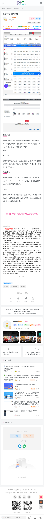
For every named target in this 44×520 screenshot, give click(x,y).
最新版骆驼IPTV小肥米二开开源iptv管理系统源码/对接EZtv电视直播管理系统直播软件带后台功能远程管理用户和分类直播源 (27, 405)
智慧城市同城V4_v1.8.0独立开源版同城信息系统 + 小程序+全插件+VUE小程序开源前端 (27, 395)
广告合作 (26, 490)
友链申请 (10, 490)
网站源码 (9, 8)
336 (27, 325)
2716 (21, 325)
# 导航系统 (14, 286)
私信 (39, 19)
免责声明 (18, 490)
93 (16, 325)
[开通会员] (41, 502)
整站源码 (16, 8)
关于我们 (34, 490)
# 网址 (6, 286)
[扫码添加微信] (41, 506)
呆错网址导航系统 (10, 13)
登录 (16, 436)
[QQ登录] (19, 446)
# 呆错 (23, 286)
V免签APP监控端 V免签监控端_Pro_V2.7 (24, 385)
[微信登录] (24, 446)
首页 (4, 8)
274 (32, 325)
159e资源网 (20, 493)
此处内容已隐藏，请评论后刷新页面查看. (23, 214)
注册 (29, 436)
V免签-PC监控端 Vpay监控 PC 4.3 (25, 411)
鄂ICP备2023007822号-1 (31, 493)
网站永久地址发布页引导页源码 (24, 366)
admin (10, 18)
